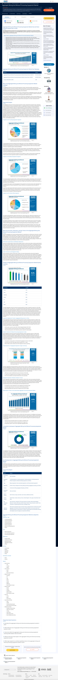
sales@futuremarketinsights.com (24, 671)
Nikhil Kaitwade (13, 13)
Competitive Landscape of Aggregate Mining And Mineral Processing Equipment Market (48, 48)
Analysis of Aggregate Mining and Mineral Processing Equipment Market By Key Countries (48, 45)
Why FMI (34, 675)
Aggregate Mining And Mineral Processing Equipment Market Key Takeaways (48, 32)
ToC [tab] (15, 17)
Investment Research (11, 676)
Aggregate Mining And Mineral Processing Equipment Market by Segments (47, 57)
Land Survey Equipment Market (22, 658)
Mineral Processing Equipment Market (8, 658)
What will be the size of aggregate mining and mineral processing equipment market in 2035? (21, 628)
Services (9, 673)
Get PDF (32, 649)
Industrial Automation (7, 3)
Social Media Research (19, 676)
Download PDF (49, 21)
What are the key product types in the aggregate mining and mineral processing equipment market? (22, 637)
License (30, 13)
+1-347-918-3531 (33, 671)
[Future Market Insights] (6, 1)
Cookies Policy (40, 676)
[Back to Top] (56, 672)
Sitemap (47, 676)
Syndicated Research (11, 675)
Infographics (23, 17)
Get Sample (13, 650)
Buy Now (49, 10)
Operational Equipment (15, 3)
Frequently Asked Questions (47, 60)
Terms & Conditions (45, 675)
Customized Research (18, 675)
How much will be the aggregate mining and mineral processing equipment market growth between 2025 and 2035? (21, 633)
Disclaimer (40, 675)
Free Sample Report (49, 18)
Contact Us (27, 677)
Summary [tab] (7, 17)
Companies (32, 17)
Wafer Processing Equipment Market (10, 662)
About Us (27, 675)
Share (33, 65)
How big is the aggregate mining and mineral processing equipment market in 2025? (21, 624)
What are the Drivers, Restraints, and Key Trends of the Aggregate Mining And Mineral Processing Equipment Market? (48, 41)
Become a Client (28, 676)
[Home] (3, 3)
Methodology (49, 64)
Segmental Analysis (46, 38)
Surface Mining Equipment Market (48, 658)
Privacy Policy (50, 675)
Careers (31, 675)
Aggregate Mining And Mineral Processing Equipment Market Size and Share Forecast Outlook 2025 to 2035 (48, 29)
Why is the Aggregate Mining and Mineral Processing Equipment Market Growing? (48, 36)
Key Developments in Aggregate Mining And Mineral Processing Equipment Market (48, 52)
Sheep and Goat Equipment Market (35, 658)
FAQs (44, 676)
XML (49, 676)
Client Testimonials (33, 676)
